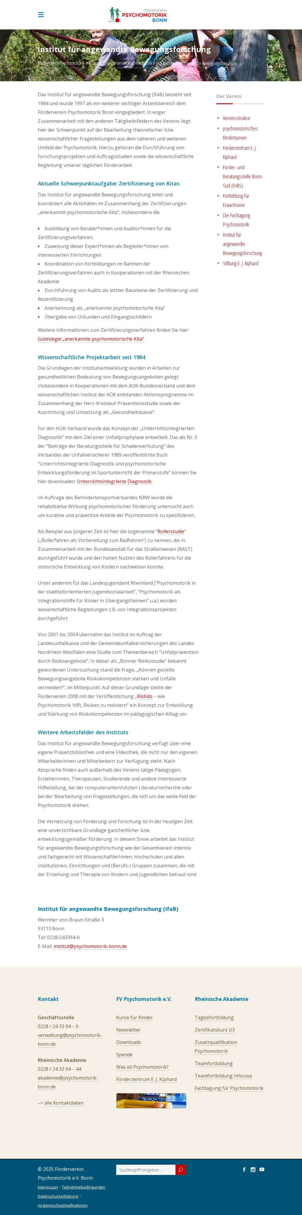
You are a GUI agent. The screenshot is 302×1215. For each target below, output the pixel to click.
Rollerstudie (170, 531)
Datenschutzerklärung (58, 1196)
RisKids (144, 696)
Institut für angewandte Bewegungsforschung (242, 244)
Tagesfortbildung (214, 1017)
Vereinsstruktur (236, 118)
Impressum (48, 1187)
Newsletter (128, 1030)
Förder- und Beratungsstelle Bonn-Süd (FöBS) (243, 176)
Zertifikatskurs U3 (215, 1030)
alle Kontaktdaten (63, 1103)
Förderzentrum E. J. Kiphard (146, 1079)
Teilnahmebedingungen (83, 1187)
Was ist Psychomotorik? (142, 1067)
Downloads (128, 1042)
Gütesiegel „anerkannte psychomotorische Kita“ (91, 339)
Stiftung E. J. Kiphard (240, 263)
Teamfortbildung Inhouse (223, 1076)
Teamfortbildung (214, 1063)
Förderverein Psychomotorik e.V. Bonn (69, 63)
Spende (124, 1054)
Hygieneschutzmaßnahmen (63, 1205)
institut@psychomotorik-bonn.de (90, 946)
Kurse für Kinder (134, 1017)
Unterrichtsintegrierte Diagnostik (114, 481)
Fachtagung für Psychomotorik (229, 1088)
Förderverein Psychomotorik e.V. (132, 63)
